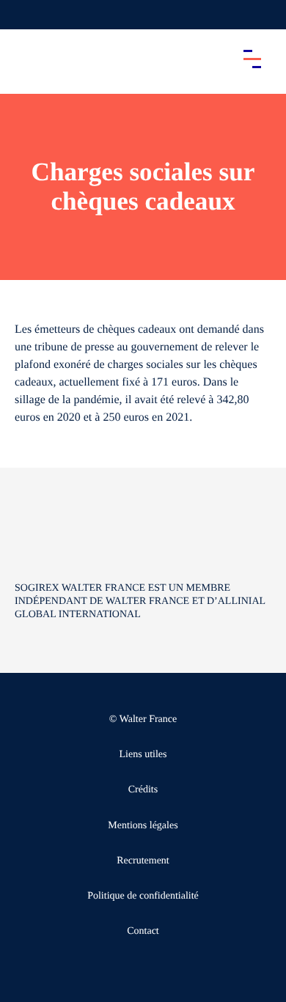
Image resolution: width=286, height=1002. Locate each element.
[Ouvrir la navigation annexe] (23, 14)
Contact (143, 931)
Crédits (143, 789)
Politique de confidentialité (143, 896)
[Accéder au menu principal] (252, 59)
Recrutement (143, 860)
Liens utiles (143, 754)
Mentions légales (142, 825)
